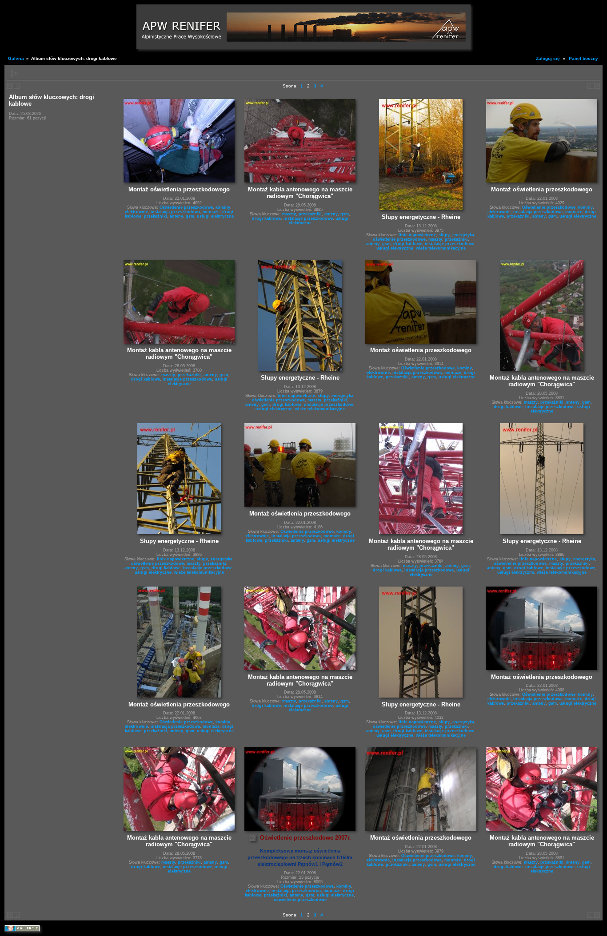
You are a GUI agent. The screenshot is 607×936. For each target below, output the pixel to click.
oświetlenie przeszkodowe (399, 239)
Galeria (16, 58)
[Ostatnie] (597, 86)
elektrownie (136, 212)
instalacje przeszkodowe (308, 218)
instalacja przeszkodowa (175, 212)
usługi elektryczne (215, 216)
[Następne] (16, 86)
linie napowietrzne (417, 235)
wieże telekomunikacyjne (441, 248)
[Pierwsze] (10, 86)
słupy (444, 235)
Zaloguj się (548, 58)
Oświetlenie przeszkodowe (186, 207)
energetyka (463, 235)
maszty (289, 214)
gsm (190, 216)
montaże (211, 212)
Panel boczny (583, 58)
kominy (223, 207)
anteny (176, 216)
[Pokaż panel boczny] (14, 73)
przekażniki (155, 216)
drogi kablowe (266, 218)
